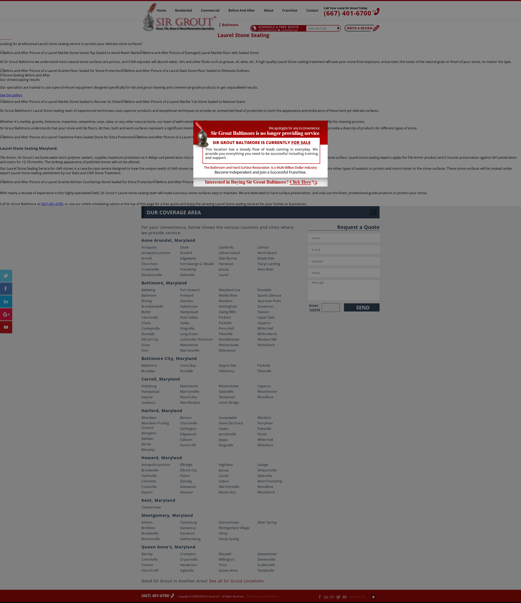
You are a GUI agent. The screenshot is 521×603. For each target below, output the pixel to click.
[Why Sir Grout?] (260, 185)
